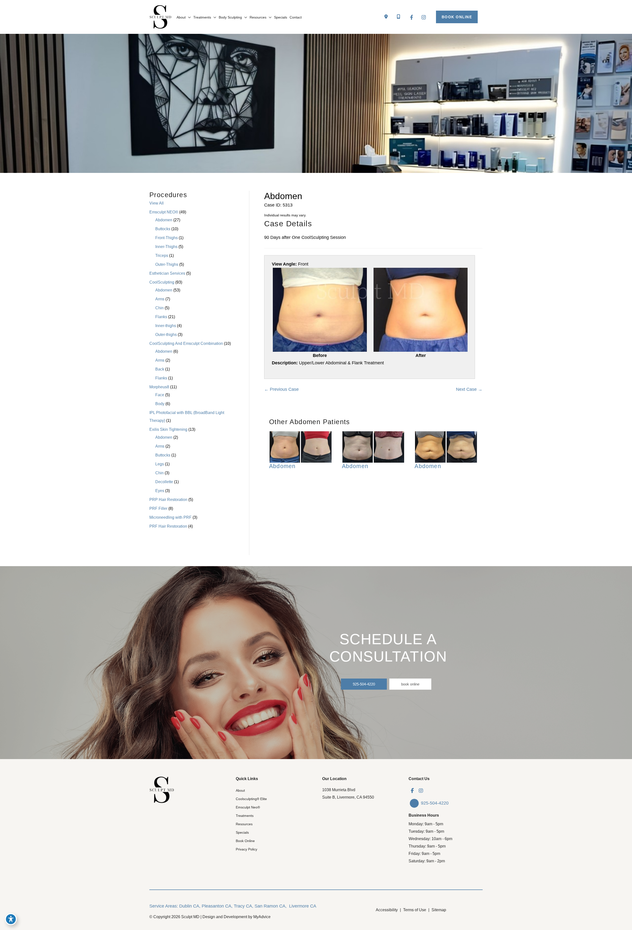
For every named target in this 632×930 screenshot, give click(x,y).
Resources (244, 824)
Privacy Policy (246, 849)
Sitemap (439, 910)
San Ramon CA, (271, 906)
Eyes (159, 491)
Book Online (245, 841)
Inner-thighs (165, 326)
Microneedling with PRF (170, 517)
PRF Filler (158, 508)
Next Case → (469, 389)
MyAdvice (262, 917)
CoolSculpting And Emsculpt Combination (186, 343)
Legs (159, 464)
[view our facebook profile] (412, 790)
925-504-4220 (364, 684)
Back (159, 369)
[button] (457, 17)
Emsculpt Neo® (248, 807)
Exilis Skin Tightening (168, 429)
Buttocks (162, 229)
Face (159, 395)
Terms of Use (414, 910)
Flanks (161, 317)
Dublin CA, (189, 906)
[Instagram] (423, 17)
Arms (159, 299)
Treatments (245, 816)
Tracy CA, (243, 906)
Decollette (164, 482)
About (240, 790)
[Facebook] (411, 17)
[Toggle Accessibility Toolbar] (11, 919)
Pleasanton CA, (217, 906)
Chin (159, 308)
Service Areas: (163, 906)
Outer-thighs (166, 334)
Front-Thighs (166, 238)
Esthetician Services (167, 273)
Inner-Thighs (166, 247)
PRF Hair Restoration (168, 526)
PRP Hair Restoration (168, 499)
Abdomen (163, 220)
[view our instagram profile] (421, 790)
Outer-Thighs (166, 264)
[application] (188, 17)
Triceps (161, 255)
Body (159, 404)
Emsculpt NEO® (163, 212)
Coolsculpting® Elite (251, 799)
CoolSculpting (161, 282)
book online (410, 684)
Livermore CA (302, 906)
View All (156, 203)
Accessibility (387, 910)
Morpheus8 (159, 387)
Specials (242, 832)
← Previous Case (281, 389)
